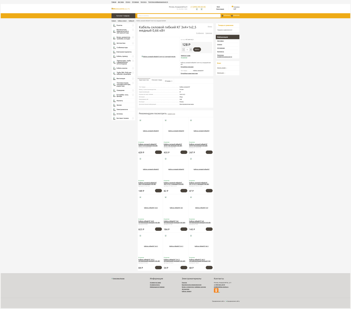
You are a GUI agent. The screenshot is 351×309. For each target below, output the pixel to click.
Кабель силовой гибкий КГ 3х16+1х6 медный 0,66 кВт (173, 145)
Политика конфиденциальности (158, 2)
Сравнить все (171, 113)
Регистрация (220, 9)
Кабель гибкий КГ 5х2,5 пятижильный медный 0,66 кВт (149, 260)
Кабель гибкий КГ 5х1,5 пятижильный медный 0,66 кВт (174, 260)
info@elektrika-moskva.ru (221, 287)
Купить (197, 49)
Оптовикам (135, 2)
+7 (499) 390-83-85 (198, 7)
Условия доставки (155, 282)
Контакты (144, 2)
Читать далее (221, 68)
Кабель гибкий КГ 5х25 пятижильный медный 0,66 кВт (149, 221)
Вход (218, 6)
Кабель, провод (186, 291)
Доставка (121, 2)
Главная (114, 2)
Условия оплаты (155, 285)
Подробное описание (187, 67)
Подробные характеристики (189, 73)
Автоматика (185, 289)
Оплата (128, 2)
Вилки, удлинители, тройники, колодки (194, 287)
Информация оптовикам (157, 287)
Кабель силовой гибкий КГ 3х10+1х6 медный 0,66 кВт (198, 145)
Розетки (184, 282)
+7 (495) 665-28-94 (219, 285)
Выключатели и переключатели (191, 285)
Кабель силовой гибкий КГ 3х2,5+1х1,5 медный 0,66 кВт (174, 183)
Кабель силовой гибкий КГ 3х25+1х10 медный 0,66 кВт (148, 145)
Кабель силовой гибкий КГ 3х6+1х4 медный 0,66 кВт (147, 183)
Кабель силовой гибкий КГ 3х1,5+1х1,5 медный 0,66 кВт (199, 183)
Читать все (220, 73)
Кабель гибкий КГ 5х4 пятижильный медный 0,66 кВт (200, 221)
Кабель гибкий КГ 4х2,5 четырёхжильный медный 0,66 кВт (200, 261)
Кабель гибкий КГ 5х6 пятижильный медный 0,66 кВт (174, 221)
